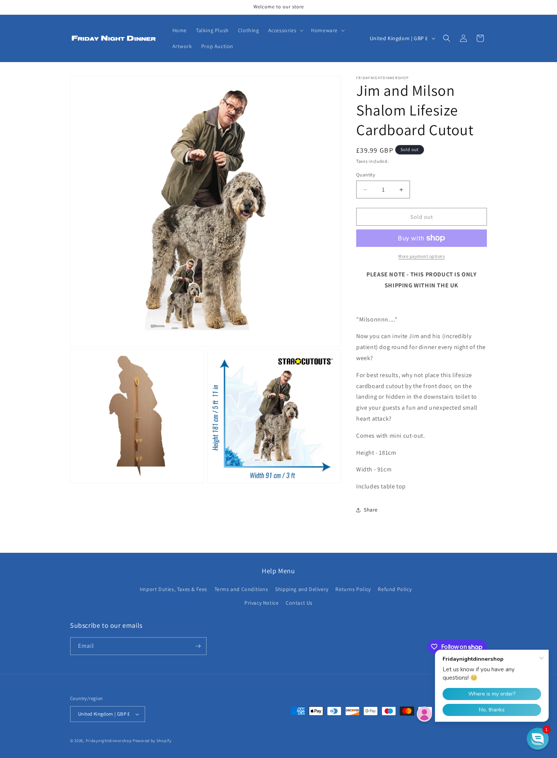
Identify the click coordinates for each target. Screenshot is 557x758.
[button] (285, 30)
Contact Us (299, 602)
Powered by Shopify (152, 740)
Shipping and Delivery (302, 589)
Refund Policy (394, 589)
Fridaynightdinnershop (109, 740)
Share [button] (371, 509)
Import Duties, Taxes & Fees (173, 589)
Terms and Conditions (241, 589)
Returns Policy (353, 589)
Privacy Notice (261, 602)
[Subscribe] (197, 646)
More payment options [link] (421, 256)
